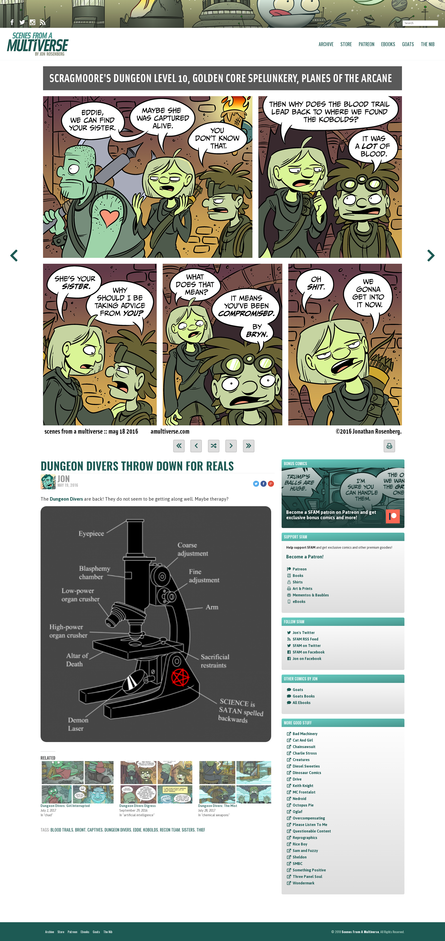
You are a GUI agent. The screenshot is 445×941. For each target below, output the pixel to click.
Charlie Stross (305, 753)
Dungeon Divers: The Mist (217, 806)
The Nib (428, 44)
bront (80, 830)
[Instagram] (32, 23)
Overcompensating (309, 818)
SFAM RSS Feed (305, 639)
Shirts (298, 582)
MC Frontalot (304, 792)
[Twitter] (22, 23)
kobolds (150, 830)
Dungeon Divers (66, 499)
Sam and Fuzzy (305, 850)
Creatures (301, 760)
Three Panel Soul (307, 876)
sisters (188, 830)
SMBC (297, 863)
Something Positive (309, 870)
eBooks (299, 601)
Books (298, 575)
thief (201, 830)
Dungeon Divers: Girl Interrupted (65, 806)
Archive (326, 44)
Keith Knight (303, 786)
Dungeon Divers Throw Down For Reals (137, 465)
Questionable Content (312, 831)
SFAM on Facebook (308, 652)
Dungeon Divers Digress (137, 806)
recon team (170, 830)
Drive (297, 779)
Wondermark (303, 883)
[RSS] (43, 23)
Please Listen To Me (310, 825)
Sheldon (300, 857)
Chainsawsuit (304, 747)
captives (95, 830)
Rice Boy (300, 844)
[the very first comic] (179, 446)
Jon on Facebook (307, 658)
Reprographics (305, 837)
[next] (231, 446)
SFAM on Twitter (307, 645)
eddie (137, 830)
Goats (408, 44)
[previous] (196, 446)
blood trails (62, 830)
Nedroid (299, 799)
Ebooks (388, 44)
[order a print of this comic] (389, 446)
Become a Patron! (304, 556)
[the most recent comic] (248, 446)
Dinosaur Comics (307, 773)
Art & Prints (302, 588)
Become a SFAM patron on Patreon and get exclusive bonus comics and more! (331, 514)
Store (346, 44)
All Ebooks (302, 703)
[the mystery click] (213, 446)
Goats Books (304, 696)
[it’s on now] (222, 248)
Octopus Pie (303, 805)
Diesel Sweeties (306, 766)
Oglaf (297, 812)
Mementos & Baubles (311, 595)
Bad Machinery (305, 734)
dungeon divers (118, 830)
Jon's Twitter (304, 633)
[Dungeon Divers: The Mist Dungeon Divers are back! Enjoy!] (235, 782)
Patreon (366, 44)
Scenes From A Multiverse (360, 931)
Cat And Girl (303, 740)
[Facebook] (12, 23)
